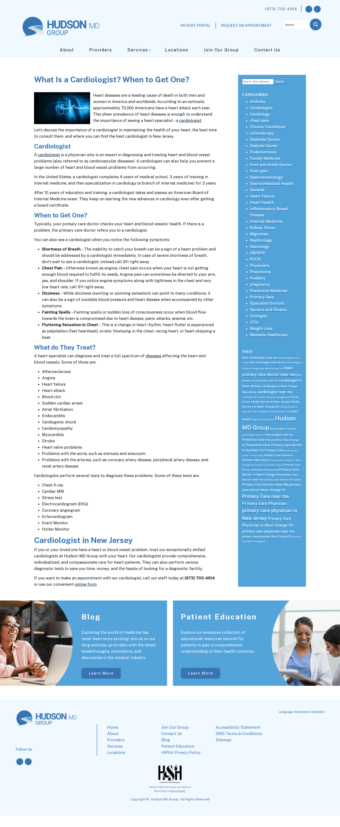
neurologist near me (253, 434)
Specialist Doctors (267, 303)
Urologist (258, 316)
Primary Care (262, 297)
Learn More (101, 673)
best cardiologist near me (259, 357)
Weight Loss (261, 328)
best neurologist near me (265, 362)
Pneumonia (260, 271)
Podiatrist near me (256, 440)
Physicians (260, 265)
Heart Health (262, 202)
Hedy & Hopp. (178, 791)
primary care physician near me (268, 531)
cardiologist (190, 120)
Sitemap (223, 740)
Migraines (259, 234)
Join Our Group (221, 49)
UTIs (254, 322)
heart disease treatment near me (271, 411)
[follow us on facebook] (308, 9)
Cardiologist (261, 108)
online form (86, 584)
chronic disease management (273, 397)
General (257, 189)
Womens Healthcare (268, 334)
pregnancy (260, 284)
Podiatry (258, 278)
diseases (153, 356)
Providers (100, 49)
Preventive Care (258, 445)
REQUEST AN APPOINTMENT (246, 25)
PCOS (255, 259)
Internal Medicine (266, 221)
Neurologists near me (279, 434)
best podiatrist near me (271, 368)
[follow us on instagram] (317, 9)
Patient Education (219, 616)
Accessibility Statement (238, 727)
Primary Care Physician (264, 503)
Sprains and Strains (268, 309)
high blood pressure (263, 419)
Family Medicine (265, 158)
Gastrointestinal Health (272, 183)
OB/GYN (257, 253)
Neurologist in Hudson (283, 428)
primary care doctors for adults (282, 479)
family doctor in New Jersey (270, 401)
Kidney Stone (262, 227)
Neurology (259, 246)
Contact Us (267, 49)
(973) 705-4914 (281, 9)
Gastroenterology (266, 177)
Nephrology (261, 240)
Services (137, 49)
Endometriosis (263, 152)
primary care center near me (269, 465)
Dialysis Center (264, 145)
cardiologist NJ (249, 397)
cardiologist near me (274, 392)
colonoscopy (262, 133)
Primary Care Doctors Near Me (265, 484)
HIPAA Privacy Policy (181, 752)
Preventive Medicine (268, 290)
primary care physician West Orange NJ (267, 536)
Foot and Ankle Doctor (271, 164)
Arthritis (257, 101)
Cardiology (260, 114)
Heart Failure (262, 196)
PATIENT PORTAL (195, 25)
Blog (91, 616)
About (67, 49)
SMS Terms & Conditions (239, 733)
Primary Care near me (265, 496)
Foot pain (259, 171)
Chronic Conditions (267, 126)
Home (112, 727)
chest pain (259, 120)
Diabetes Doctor (265, 139)
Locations (176, 49)
